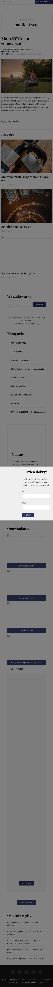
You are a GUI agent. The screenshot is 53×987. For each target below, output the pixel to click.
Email (24, 503)
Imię (23, 491)
